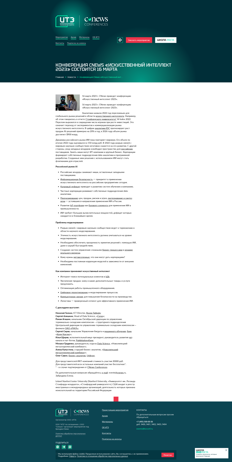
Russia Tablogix (93, 313)
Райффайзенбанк (84, 340)
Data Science (103, 343)
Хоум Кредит (63, 334)
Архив (73, 37)
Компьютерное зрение (71, 296)
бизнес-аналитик (77, 355)
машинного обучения (115, 331)
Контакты (60, 43)
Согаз (100, 316)
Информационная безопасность (76, 179)
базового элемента (98, 205)
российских (127, 149)
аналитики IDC (102, 128)
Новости (72, 77)
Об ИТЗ (96, 37)
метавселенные (82, 257)
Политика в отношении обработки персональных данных (102, 456)
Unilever (91, 355)
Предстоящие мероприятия (115, 410)
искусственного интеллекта (110, 116)
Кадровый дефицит (70, 186)
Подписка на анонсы (76, 43)
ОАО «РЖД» (71, 328)
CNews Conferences (97, 367)
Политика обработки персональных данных (70, 434)
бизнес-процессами (112, 250)
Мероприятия (62, 37)
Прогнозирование (69, 198)
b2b (107, 276)
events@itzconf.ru (144, 428)
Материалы (84, 37)
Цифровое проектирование (74, 292)
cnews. (120, 372)
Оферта (72, 456)
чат (130, 337)
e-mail (105, 372)
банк (129, 331)
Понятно (168, 455)
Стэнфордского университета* (101, 119)
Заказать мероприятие (139, 40)
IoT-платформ (77, 205)
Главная (60, 77)
